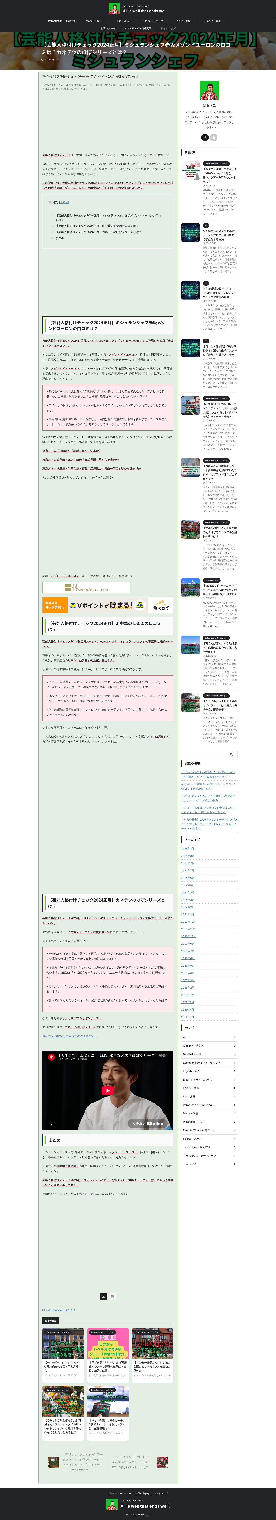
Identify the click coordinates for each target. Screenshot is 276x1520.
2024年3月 (188, 899)
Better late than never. (131, 1500)
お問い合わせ (108, 28)
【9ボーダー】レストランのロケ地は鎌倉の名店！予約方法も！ (62, 1366)
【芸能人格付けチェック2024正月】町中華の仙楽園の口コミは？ (97, 226)
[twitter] (103, 1296)
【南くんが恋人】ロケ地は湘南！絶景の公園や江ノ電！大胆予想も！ (220, 647)
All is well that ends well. (145, 11)
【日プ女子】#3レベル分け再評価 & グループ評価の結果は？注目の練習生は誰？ (108, 1366)
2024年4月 (188, 892)
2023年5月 (188, 965)
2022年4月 (187, 994)
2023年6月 (188, 958)
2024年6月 (188, 877)
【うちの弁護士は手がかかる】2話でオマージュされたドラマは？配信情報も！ (107, 1424)
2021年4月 (187, 1009)
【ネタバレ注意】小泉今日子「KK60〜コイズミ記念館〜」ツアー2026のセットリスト (208, 774)
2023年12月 (188, 921)
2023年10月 (188, 936)
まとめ (60, 238)
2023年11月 (188, 929)
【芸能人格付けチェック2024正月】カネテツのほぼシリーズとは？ (99, 232)
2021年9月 (187, 1002)
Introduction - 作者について (62, 22)
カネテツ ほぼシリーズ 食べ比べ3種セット (69, 1036)
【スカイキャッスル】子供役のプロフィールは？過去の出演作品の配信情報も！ (220, 705)
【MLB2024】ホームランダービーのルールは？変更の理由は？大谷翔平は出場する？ (220, 590)
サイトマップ (168, 28)
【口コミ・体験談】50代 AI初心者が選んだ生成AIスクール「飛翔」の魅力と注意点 (220, 350)
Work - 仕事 (93, 20)
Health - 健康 (213, 20)
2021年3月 (187, 1016)
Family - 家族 (183, 20)
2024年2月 (187, 907)
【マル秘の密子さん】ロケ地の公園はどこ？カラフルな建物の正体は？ (152, 1366)
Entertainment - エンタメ (60, 1309)
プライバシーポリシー (119, 1493)
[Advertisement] (107, 122)
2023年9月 (188, 943)
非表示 (64, 202)
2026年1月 (187, 848)
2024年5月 (188, 885)
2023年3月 (188, 980)
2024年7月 (187, 870)
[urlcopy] (112, 1296)
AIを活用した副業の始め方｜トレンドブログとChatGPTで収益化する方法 (220, 235)
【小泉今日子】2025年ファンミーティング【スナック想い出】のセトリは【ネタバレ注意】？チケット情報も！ (209, 824)
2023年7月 (187, 951)
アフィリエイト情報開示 (137, 28)
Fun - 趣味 (123, 20)
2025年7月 (187, 863)
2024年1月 (187, 914)
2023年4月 (188, 972)
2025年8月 (188, 855)
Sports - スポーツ (153, 20)
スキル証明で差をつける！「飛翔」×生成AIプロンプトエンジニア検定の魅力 (219, 292)
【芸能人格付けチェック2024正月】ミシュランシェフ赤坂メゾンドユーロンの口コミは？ (108, 218)
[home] (213, 137)
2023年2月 (187, 987)
